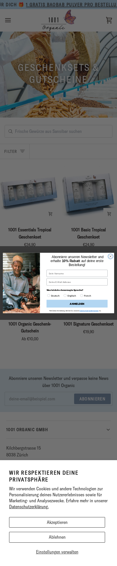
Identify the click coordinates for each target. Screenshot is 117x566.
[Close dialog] (110, 256)
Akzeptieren (57, 522)
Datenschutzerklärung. (29, 506)
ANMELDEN (77, 304)
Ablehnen (57, 537)
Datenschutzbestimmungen (89, 311)
